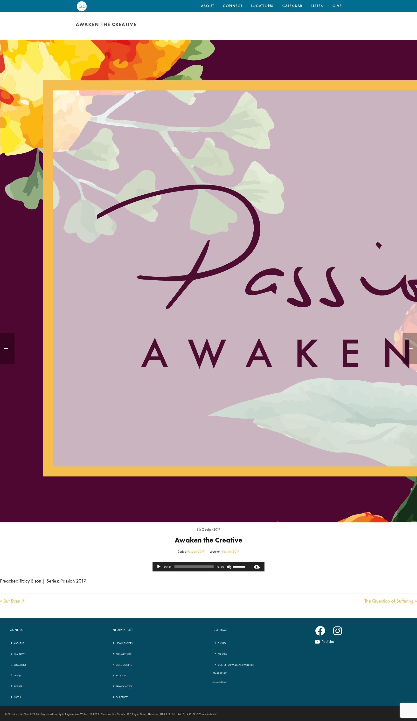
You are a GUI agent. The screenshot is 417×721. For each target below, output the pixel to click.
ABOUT (207, 6)
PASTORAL (121, 675)
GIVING (222, 643)
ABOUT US (19, 643)
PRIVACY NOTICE (124, 686)
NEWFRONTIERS (124, 643)
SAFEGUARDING (124, 665)
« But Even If (12, 601)
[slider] (240, 566)
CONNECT (233, 6)
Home (289, 35)
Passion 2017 (196, 551)
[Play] (158, 566)
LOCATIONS (262, 6)
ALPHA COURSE (124, 654)
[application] (201, 566)
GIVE (337, 6)
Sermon (301, 35)
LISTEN (317, 6)
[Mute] (229, 566)
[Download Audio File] (256, 566)
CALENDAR (292, 6)
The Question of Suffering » (390, 601)
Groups (17, 675)
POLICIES (222, 654)
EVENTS (18, 686)
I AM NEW (19, 654)
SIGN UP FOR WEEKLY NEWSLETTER (236, 665)
